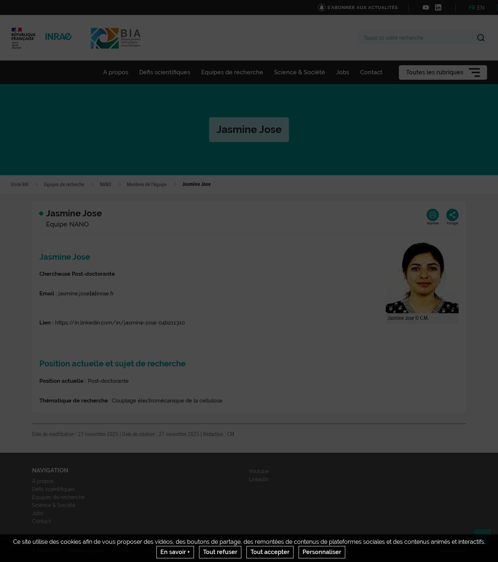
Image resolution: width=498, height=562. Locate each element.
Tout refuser (220, 552)
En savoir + (175, 552)
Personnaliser (322, 552)
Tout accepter (269, 552)
